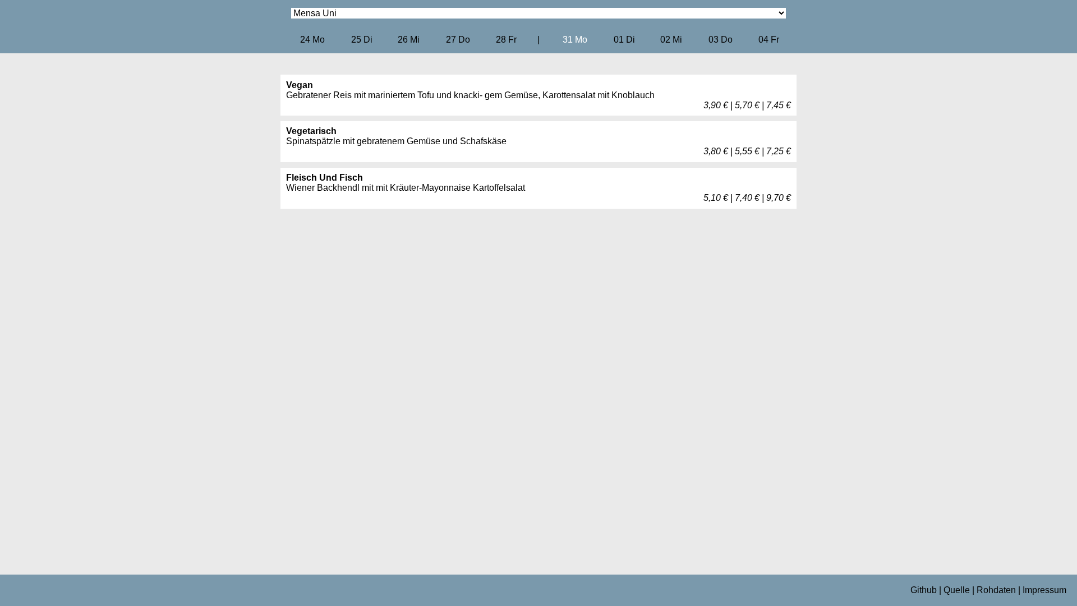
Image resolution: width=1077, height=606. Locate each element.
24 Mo (312, 39)
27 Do (458, 39)
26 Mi (409, 39)
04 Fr (768, 39)
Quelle (956, 590)
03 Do (720, 39)
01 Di (624, 39)
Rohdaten (996, 590)
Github (923, 590)
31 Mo (575, 39)
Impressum (1044, 590)
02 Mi (671, 39)
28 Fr (506, 39)
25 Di (361, 39)
